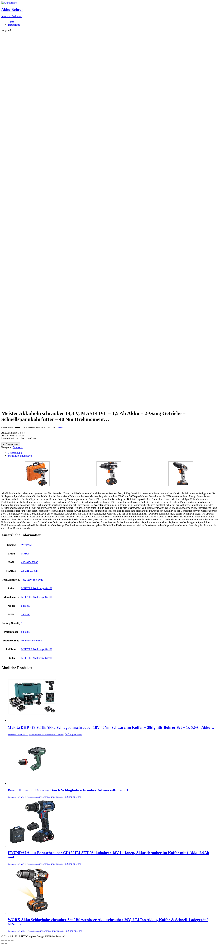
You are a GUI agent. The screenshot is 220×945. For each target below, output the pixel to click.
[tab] (113, 452)
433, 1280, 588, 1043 (32, 579)
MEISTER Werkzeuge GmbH (36, 588)
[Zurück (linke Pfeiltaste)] (2, 943)
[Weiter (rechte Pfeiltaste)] (6, 943)
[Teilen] (6, 940)
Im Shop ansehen (11, 444)
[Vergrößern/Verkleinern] (12, 940)
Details (59, 427)
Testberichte (14, 24)
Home (11, 21)
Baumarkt (18, 447)
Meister (25, 553)
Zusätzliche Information (20, 455)
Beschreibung (15, 452)
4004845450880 (29, 562)
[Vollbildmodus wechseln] (9, 940)
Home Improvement (31, 640)
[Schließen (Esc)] (2, 940)
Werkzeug (26, 545)
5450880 (25, 605)
